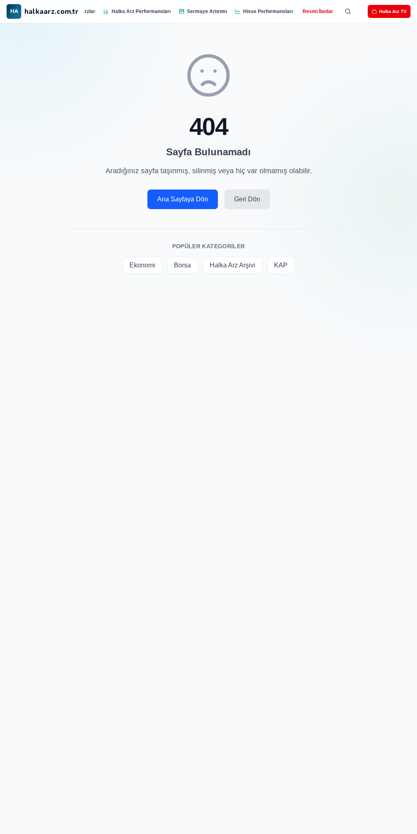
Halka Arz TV (392, 11)
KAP (281, 265)
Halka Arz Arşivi (232, 265)
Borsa (182, 265)
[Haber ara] (347, 11)
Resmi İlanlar (318, 11)
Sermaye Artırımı (207, 11)
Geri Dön (247, 199)
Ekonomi (142, 265)
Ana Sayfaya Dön (182, 199)
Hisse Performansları (268, 11)
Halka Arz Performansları (141, 11)
